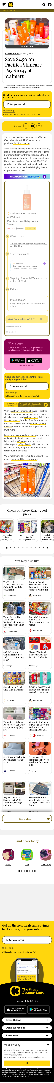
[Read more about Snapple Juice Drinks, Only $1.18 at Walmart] (14, 678)
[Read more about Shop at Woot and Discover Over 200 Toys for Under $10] (40, 643)
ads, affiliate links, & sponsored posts (24, 85)
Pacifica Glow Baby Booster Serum (23, 222)
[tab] (10, 547)
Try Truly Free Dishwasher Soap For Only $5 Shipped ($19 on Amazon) (13, 586)
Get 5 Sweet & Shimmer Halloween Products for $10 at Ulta (39, 761)
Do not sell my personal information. (33, 1057)
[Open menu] (4, 4)
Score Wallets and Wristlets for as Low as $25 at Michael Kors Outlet (39, 801)
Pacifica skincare (21, 143)
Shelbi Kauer (12, 53)
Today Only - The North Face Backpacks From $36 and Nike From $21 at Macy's (13, 622)
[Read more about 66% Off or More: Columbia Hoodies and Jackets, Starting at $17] (14, 643)
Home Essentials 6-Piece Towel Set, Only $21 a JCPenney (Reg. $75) (14, 726)
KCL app (21, 441)
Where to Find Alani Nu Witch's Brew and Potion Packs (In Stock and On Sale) (39, 726)
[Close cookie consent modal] (48, 1045)
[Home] (10, 4)
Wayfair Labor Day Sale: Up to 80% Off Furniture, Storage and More (12, 801)
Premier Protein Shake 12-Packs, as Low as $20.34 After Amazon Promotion (38, 586)
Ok (27, 1063)
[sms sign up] (27, 404)
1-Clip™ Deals (24, 444)
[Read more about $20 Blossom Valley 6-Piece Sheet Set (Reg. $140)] (14, 748)
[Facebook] (25, 126)
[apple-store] (15, 1009)
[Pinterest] (32, 126)
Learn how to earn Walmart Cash (20, 435)
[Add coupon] (44, 263)
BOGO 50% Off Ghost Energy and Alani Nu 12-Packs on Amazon (39, 690)
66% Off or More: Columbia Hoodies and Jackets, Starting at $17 (13, 656)
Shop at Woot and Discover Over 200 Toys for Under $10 (38, 654)
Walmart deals (31, 417)
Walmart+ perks (12, 420)
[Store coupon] (7, 254)
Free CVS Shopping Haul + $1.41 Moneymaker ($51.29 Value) (39, 621)
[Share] (39, 125)
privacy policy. (16, 1055)
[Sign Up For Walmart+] (27, 176)
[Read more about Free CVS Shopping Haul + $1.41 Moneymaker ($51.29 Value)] (40, 608)
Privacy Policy (35, 114)
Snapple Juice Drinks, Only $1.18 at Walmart (13, 688)
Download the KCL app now (24, 459)
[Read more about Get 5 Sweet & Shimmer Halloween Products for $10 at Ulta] (40, 748)
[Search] (43, 4)
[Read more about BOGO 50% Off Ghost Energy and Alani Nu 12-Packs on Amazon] (40, 678)
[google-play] (38, 1009)
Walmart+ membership (22, 411)
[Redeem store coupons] (28, 254)
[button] (47, 1020)
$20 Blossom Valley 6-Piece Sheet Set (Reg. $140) (14, 760)
